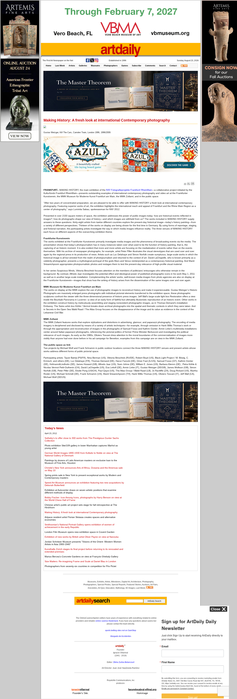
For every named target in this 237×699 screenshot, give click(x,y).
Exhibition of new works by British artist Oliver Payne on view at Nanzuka (81, 537)
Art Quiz (101, 588)
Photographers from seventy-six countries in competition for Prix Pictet (80, 566)
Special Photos (104, 584)
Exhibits (100, 582)
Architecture (136, 582)
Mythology (120, 588)
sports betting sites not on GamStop (120, 630)
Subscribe (136, 66)
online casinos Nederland (106, 621)
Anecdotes (92, 588)
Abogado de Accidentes (120, 636)
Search (162, 66)
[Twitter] (92, 62)
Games (124, 66)
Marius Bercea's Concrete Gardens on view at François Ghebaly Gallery (81, 556)
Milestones (116, 582)
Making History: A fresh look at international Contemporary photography (81, 512)
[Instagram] (96, 62)
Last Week (60, 66)
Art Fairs (154, 584)
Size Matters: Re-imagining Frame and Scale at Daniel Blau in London (80, 561)
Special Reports (119, 584)
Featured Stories (134, 584)
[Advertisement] (160, 449)
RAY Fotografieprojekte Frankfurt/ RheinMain (129, 190)
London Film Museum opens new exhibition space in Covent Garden (79, 532)
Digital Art (126, 582)
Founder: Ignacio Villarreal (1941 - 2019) (120, 653)
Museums (95, 66)
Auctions (145, 584)
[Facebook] (88, 62)
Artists (72, 66)
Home (48, 66)
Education (110, 588)
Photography (147, 582)
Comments (150, 66)
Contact (173, 66)
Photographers (111, 66)
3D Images (130, 588)
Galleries (83, 66)
